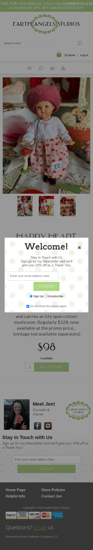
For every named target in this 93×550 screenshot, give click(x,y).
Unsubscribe (55, 296)
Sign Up (38, 296)
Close (79, 247)
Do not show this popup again (48, 306)
